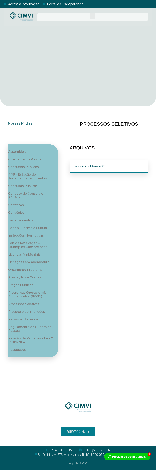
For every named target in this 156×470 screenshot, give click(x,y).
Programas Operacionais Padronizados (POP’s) (27, 294)
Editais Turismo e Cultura (27, 228)
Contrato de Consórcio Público (25, 195)
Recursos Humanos (23, 319)
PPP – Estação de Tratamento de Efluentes (27, 176)
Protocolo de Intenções (26, 311)
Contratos (16, 205)
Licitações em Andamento (28, 262)
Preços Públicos (20, 285)
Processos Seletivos (23, 304)
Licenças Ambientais (24, 254)
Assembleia (17, 151)
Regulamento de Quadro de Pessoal (30, 329)
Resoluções (17, 350)
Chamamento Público (25, 159)
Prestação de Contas (24, 277)
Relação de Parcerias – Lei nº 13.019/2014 (30, 340)
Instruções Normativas (26, 235)
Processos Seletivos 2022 (88, 166)
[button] (92, 16)
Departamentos (20, 220)
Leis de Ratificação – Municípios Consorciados (27, 245)
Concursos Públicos (23, 167)
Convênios (16, 212)
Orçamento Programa (25, 270)
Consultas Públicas (23, 186)
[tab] (109, 166)
